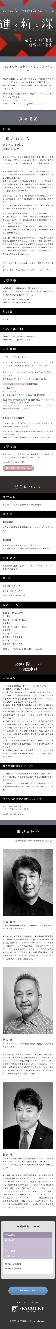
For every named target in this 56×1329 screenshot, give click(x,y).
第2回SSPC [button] (10, 1240)
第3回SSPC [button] (10, 1245)
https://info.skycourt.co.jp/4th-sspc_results (25, 103)
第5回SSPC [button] (10, 1256)
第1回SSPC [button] (10, 1235)
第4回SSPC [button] (10, 1251)
